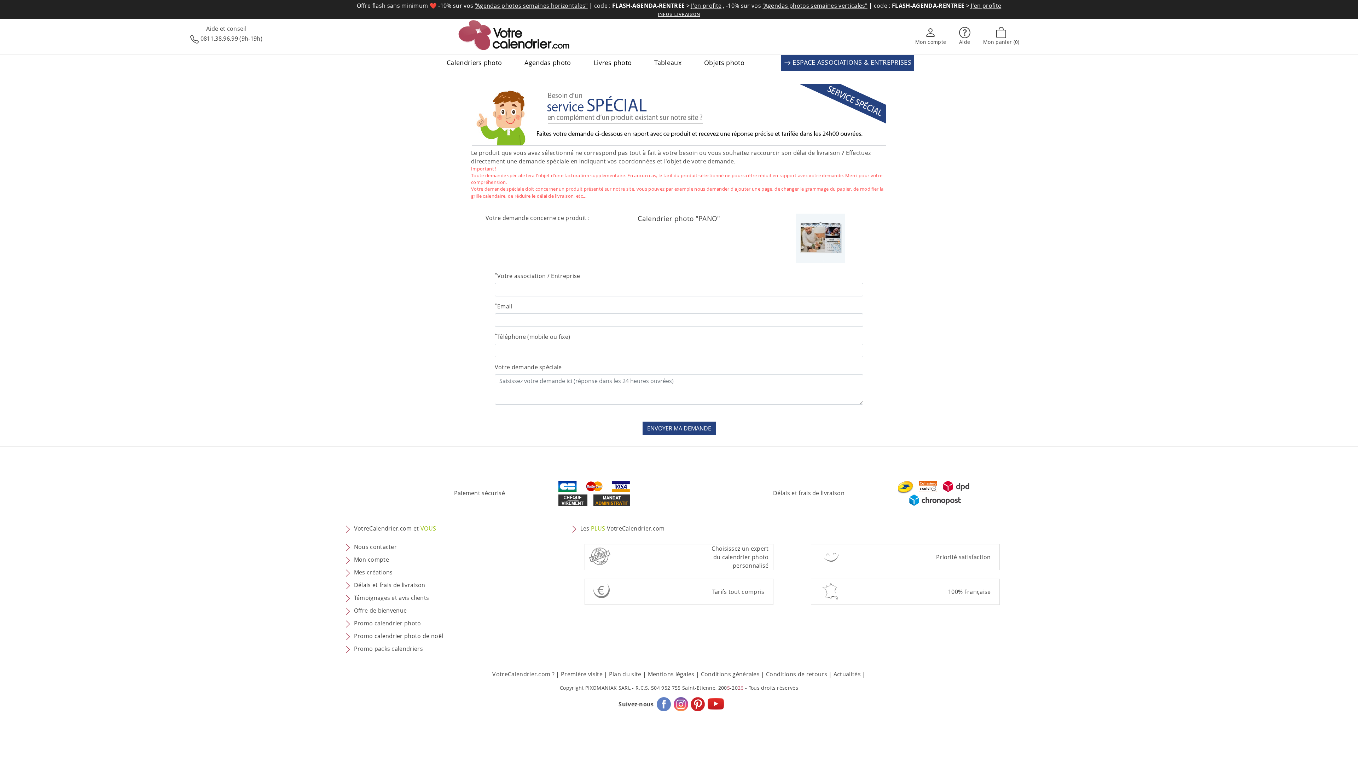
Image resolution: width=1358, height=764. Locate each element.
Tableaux (667, 62)
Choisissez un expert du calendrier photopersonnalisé (740, 557)
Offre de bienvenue (380, 610)
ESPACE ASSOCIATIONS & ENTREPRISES (851, 62)
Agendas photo (547, 62)
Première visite (582, 674)
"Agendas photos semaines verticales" (814, 6)
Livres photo (613, 62)
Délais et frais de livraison (809, 493)
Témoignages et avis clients (391, 598)
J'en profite (706, 6)
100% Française (969, 592)
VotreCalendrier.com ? (523, 674)
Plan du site (625, 674)
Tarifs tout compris (738, 592)
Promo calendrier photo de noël (398, 636)
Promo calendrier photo (387, 623)
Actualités (847, 674)
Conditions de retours (796, 674)
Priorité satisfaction (963, 557)
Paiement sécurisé (479, 493)
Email (503, 306)
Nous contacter (375, 547)
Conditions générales (730, 674)
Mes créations (373, 572)
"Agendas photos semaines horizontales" (531, 6)
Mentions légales (671, 674)
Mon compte (371, 559)
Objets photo (724, 62)
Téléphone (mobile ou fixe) (532, 336)
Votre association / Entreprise (537, 276)
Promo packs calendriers (388, 649)
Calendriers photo (474, 62)
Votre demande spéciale (528, 367)
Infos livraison (679, 14)
